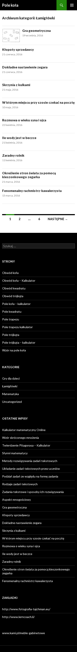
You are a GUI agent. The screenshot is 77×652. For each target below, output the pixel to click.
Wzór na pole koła (14, 350)
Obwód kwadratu (13, 288)
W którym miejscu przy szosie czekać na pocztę (38, 102)
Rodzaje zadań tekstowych (20, 484)
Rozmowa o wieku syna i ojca (24, 120)
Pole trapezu (10, 319)
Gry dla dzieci (11, 378)
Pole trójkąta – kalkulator (18, 342)
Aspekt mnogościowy (16, 499)
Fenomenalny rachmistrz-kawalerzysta (32, 191)
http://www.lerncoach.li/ (18, 617)
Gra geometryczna (36, 30)
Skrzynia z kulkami (16, 85)
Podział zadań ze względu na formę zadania (30, 476)
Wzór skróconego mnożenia (20, 437)
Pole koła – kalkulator (16, 304)
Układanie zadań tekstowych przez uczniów (31, 468)
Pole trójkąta (10, 335)
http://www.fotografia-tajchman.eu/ (26, 609)
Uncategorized (12, 401)
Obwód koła (10, 273)
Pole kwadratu (11, 311)
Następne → (58, 219)
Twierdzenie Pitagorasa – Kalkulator (26, 445)
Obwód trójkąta (12, 296)
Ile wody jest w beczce (19, 138)
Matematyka (10, 394)
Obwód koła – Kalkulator (18, 280)
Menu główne (72, 5)
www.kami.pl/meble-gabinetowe (23, 633)
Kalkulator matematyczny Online (24, 430)
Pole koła (10, 5)
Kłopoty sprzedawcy (18, 49)
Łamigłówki (9, 386)
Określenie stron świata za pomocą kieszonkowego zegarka (29, 175)
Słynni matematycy (15, 453)
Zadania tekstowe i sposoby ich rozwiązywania (33, 492)
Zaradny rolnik (13, 155)
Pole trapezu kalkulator (17, 327)
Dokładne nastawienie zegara (24, 67)
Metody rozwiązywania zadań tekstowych (29, 461)
